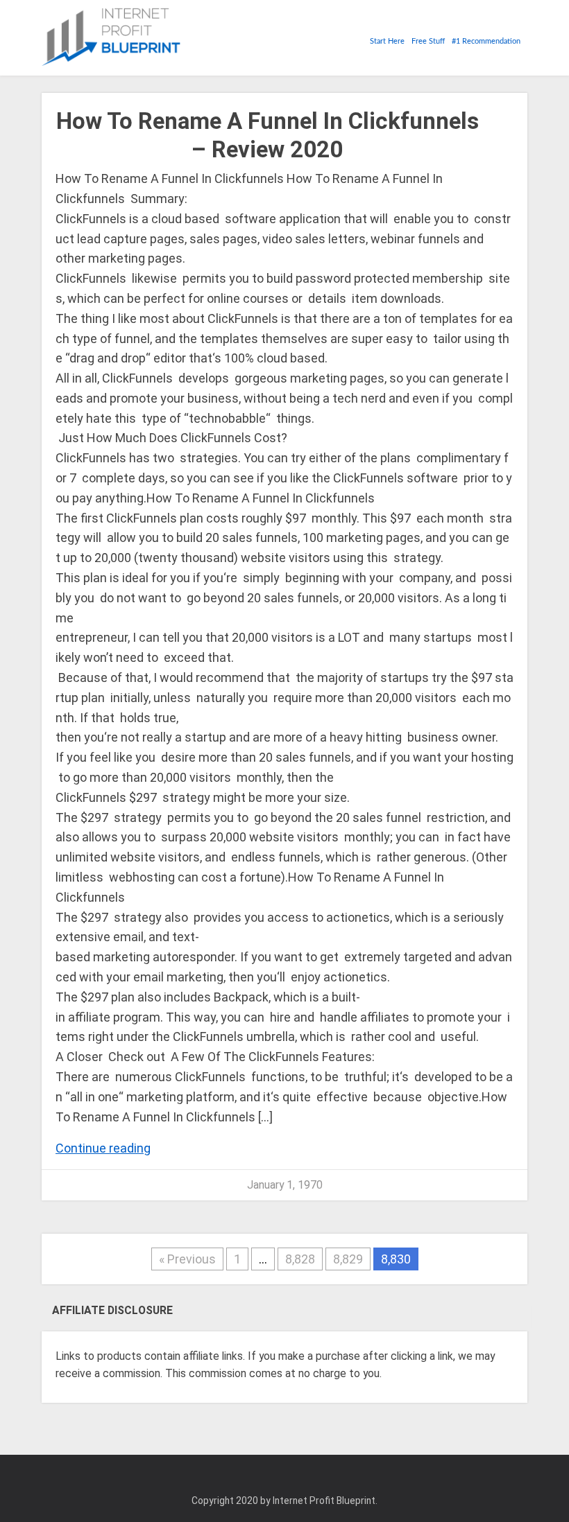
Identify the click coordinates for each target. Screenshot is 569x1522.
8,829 (348, 1259)
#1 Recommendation (486, 41)
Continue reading (103, 1148)
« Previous (187, 1259)
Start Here (387, 41)
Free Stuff (428, 41)
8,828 (300, 1259)
